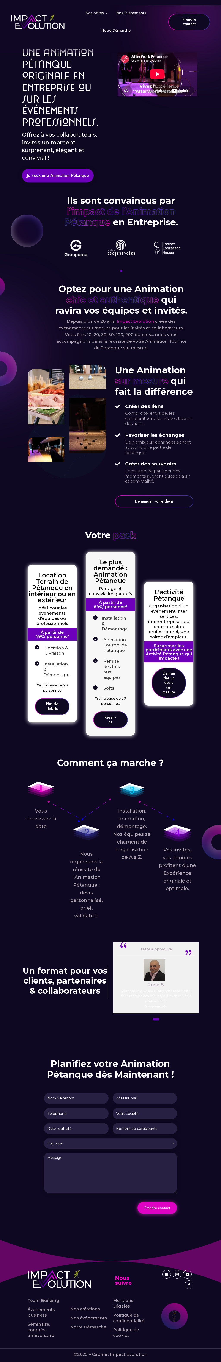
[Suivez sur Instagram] (177, 1274)
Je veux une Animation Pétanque (58, 175)
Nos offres (94, 13)
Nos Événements (131, 13)
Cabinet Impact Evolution (119, 1354)
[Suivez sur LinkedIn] (166, 1274)
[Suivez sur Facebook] (189, 1284)
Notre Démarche (116, 30)
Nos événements (88, 1317)
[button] (121, 271)
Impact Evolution (135, 321)
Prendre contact (157, 1207)
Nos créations (85, 1308)
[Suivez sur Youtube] (187, 1274)
